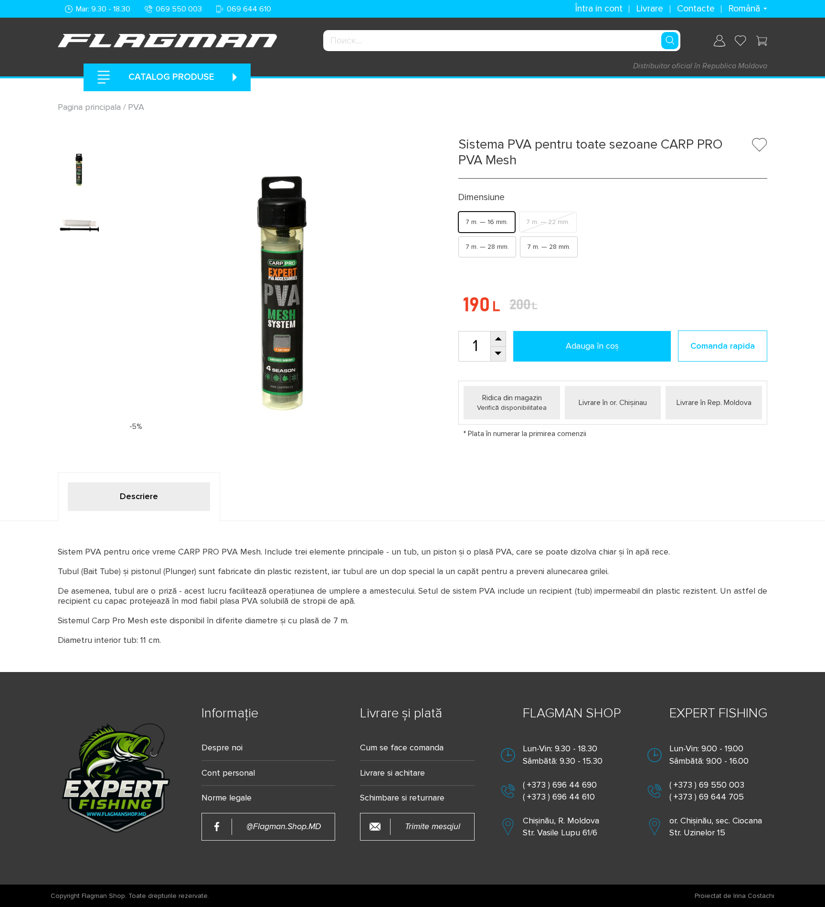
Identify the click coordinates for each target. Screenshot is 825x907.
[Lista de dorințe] (740, 40)
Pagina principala (90, 107)
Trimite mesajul (432, 827)
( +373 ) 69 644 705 (706, 796)
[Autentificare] (719, 41)
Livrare (649, 8)
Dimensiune (481, 197)
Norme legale (226, 798)
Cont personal (228, 773)
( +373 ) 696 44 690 (560, 784)
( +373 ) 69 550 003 (706, 784)
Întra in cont (599, 8)
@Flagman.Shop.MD (283, 827)
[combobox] (501, 40)
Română (744, 8)
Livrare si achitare (392, 773)
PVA (136, 107)
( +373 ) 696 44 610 (559, 796)
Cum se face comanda (402, 748)
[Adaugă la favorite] (759, 145)
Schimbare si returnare (402, 798)
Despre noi (222, 748)
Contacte (696, 8)
